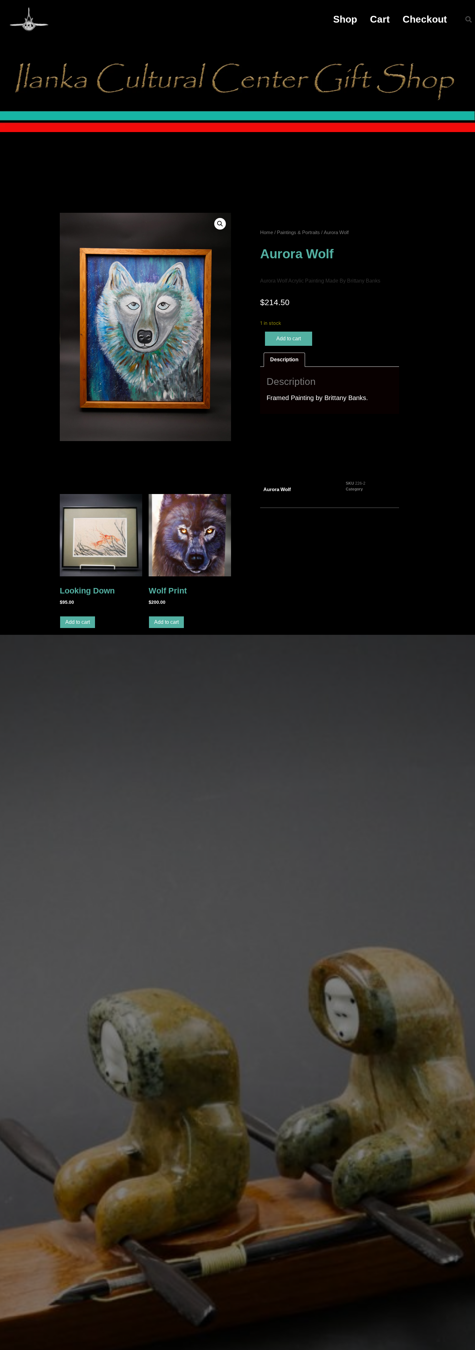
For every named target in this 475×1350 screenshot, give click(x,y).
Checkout (425, 19)
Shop (345, 19)
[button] (468, 19)
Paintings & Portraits (298, 232)
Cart (380, 19)
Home (266, 232)
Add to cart (288, 338)
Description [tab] (284, 359)
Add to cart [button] (77, 622)
